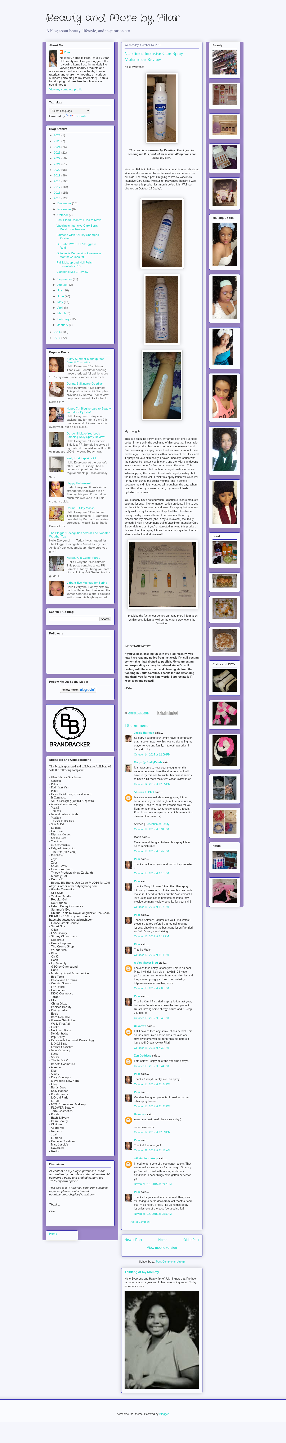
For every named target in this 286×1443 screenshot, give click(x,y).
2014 (57, 332)
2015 (57, 198)
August (62, 284)
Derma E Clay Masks (80, 508)
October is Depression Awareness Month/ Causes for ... (79, 255)
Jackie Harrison (144, 732)
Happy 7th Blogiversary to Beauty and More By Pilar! (89, 410)
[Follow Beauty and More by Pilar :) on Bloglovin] (78, 691)
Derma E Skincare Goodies (85, 383)
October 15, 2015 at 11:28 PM (152, 1106)
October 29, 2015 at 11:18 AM (152, 1150)
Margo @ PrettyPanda (148, 762)
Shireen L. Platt (144, 792)
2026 (57, 135)
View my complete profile (65, 89)
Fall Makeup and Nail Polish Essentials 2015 (75, 264)
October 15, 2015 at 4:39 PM (151, 1047)
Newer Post (133, 1240)
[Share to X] (167, 713)
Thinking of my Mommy (142, 1272)
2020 (57, 169)
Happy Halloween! (79, 483)
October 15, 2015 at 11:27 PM (152, 1084)
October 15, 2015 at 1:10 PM (151, 873)
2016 (57, 192)
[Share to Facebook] (171, 713)
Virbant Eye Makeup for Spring (87, 582)
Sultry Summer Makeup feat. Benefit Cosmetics (85, 360)
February (63, 319)
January (63, 324)
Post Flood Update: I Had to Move (79, 220)
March (62, 313)
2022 (57, 158)
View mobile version (162, 1247)
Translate (80, 116)
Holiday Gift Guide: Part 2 (83, 557)
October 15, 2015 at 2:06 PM (151, 988)
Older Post (191, 1240)
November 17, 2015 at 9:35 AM (153, 1213)
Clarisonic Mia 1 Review (72, 271)
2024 (57, 147)
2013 (57, 337)
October (63, 215)
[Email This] (159, 713)
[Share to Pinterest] (175, 713)
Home (162, 1240)
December (64, 203)
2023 (57, 152)
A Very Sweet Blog (146, 962)
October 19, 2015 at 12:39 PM (152, 1132)
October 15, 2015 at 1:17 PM (151, 936)
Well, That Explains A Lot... (84, 458)
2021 (57, 164)
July (60, 290)
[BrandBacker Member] (70, 747)
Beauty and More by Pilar (112, 18)
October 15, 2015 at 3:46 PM (151, 1018)
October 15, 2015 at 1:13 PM (151, 906)
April (60, 307)
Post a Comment (140, 1221)
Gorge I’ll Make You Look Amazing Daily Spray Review (85, 435)
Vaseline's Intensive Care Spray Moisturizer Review (77, 227)
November (64, 209)
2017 (57, 187)
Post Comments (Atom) (170, 1261)
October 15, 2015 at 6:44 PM (151, 1066)
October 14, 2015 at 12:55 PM (152, 784)
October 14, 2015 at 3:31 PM (151, 829)
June (61, 296)
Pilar (137, 859)
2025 (57, 141)
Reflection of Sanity (157, 824)
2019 (57, 175)
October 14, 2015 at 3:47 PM (151, 851)
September (65, 279)
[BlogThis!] (163, 713)
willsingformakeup (146, 1158)
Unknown (140, 1026)
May (60, 302)
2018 (57, 181)
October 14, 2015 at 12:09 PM (152, 754)
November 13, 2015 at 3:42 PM (153, 1184)
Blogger (163, 1414)
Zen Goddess (142, 1055)
